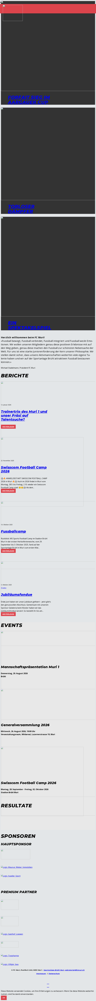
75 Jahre (3, 588)
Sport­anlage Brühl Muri (54, 970)
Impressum (41, 974)
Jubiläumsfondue (16, 595)
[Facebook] (48, 982)
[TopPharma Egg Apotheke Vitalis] (10, 955)
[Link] (13, 20)
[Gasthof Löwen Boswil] (12, 934)
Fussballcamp (13, 531)
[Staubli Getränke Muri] (9, 947)
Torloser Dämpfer (21, 209)
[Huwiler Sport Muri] (10, 876)
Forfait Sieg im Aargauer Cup (29, 100)
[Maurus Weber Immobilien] (16, 867)
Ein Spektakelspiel (29, 325)
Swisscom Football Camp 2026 (24, 469)
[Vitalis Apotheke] (15, 858)
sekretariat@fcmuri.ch (75, 970)
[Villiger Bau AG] (9, 964)
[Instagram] (48, 986)
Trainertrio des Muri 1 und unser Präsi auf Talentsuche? (24, 415)
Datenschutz (54, 974)
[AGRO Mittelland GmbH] (9, 909)
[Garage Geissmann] (9, 925)
